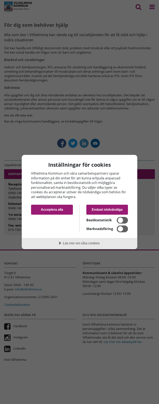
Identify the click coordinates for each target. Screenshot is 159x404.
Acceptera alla (52, 209)
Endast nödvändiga (107, 209)
